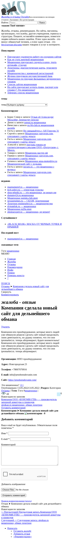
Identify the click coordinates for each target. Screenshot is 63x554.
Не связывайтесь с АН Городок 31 (41, 130)
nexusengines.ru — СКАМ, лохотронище (28, 201)
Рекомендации (14, 267)
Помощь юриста (15, 275)
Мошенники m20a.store (19, 209)
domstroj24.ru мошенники (20, 195)
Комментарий (8, 444)
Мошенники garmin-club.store (22, 198)
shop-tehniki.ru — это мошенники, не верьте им (31, 192)
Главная (11, 259)
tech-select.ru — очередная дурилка (25, 189)
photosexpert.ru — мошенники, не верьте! (28, 212)
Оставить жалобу (22, 531)
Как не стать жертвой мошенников (25, 59)
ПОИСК (5, 283)
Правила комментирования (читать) (16, 501)
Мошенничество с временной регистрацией (30, 73)
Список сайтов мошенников (22, 84)
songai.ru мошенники (35, 122)
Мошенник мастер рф (36, 153)
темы (4, 104)
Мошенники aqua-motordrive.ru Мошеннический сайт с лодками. (32, 162)
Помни (11, 272)
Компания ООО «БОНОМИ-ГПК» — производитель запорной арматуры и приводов (29, 400)
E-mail (5, 439)
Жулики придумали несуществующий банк (29, 76)
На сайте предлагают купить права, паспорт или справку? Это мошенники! (32, 88)
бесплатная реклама (11, 44)
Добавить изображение (13, 484)
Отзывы (11, 264)
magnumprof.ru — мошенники (22, 187)
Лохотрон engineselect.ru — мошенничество (30, 203)
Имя (4, 433)
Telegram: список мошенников (23, 92)
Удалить (5, 326)
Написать (12, 528)
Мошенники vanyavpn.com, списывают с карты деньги (30, 135)
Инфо (10, 270)
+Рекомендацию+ (22, 536)
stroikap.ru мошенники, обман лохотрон (21, 405)
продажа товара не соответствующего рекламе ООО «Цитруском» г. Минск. (33, 147)
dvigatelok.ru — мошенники (21, 206)
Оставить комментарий (13, 407)
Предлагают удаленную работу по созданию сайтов (34, 56)
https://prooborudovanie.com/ (22, 380)
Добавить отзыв (21, 533)
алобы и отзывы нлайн (15, 17)
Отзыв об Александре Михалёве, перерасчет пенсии (30, 118)
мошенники (13, 251)
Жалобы (11, 261)
